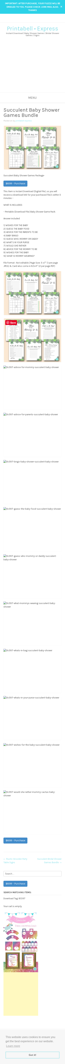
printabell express (23, 120)
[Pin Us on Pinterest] (37, 20)
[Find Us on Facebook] (31, 20)
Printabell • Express (32, 28)
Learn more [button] (13, 1045)
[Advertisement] (32, 69)
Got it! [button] (32, 1055)
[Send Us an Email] (27, 20)
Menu (32, 98)
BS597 (22, 898)
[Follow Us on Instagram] (34, 20)
